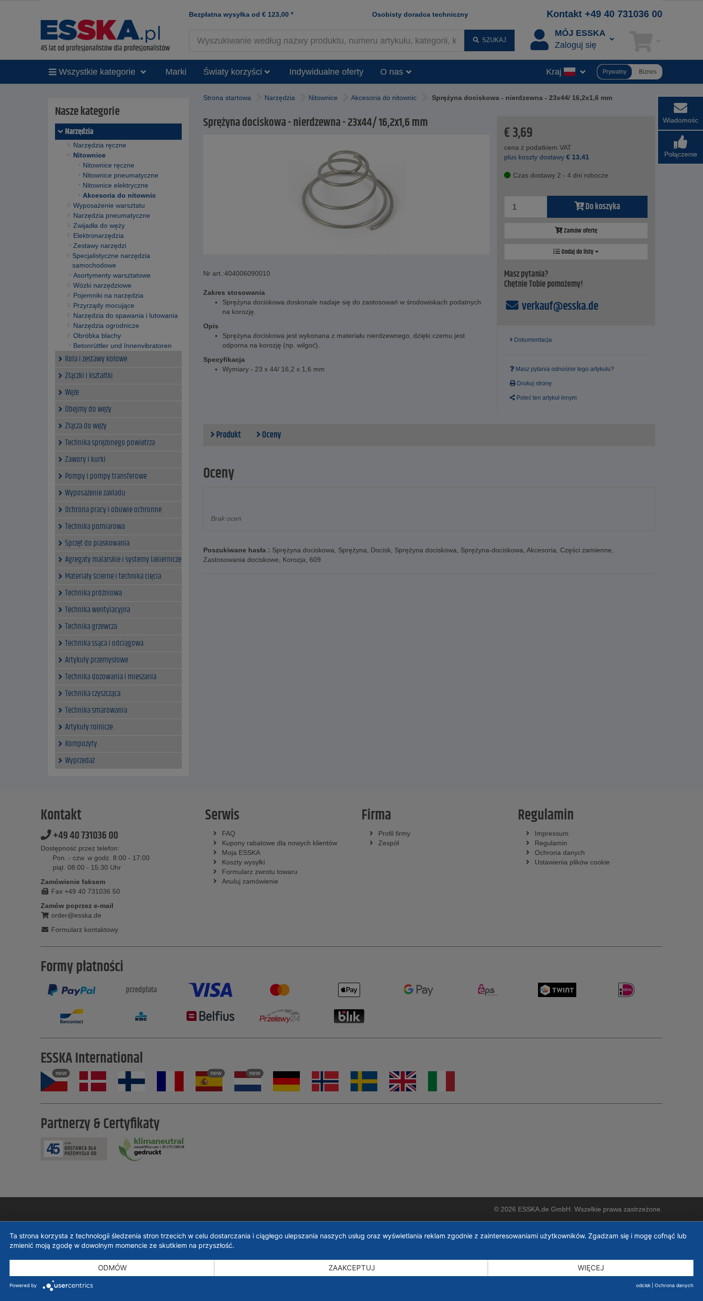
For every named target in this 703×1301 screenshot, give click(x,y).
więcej (591, 1267)
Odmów (112, 1267)
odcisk (643, 1285)
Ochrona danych (674, 1285)
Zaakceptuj (352, 1267)
